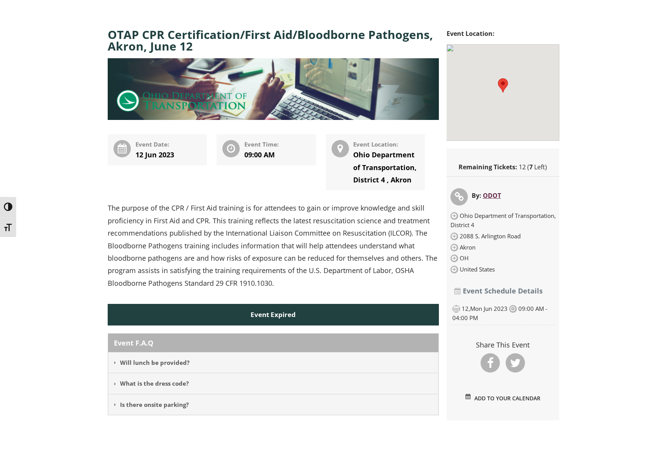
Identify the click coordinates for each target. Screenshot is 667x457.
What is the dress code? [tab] (154, 383)
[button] (503, 85)
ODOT (492, 195)
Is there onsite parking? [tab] (154, 404)
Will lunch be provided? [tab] (155, 362)
